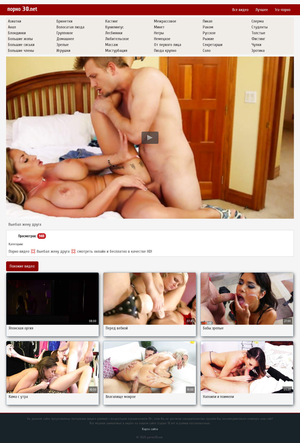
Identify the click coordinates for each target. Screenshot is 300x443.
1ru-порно (282, 10)
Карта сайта (150, 429)
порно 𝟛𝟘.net (22, 9)
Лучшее (261, 10)
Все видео (240, 10)
